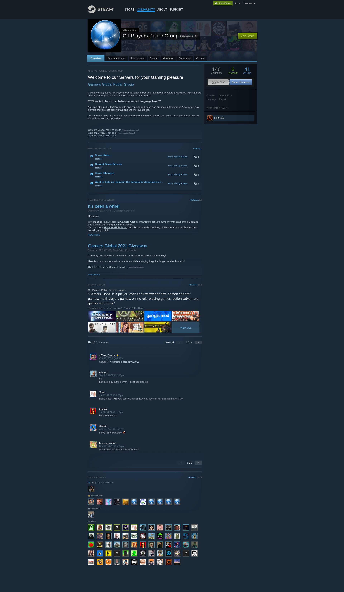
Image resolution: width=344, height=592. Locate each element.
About (162, 9)
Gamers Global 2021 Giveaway (117, 245)
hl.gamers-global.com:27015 (124, 361)
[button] (145, 156)
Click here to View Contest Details (107, 267)
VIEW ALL (197, 148)
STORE (129, 9)
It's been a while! (104, 206)
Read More (94, 235)
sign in (237, 3)
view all (170, 342)
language (249, 3)
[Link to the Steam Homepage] (101, 12)
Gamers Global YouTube (102, 135)
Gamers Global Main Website (104, 129)
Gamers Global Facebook (102, 132)
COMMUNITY (146, 9)
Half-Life (219, 117)
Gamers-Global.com (115, 227)
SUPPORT (176, 9)
